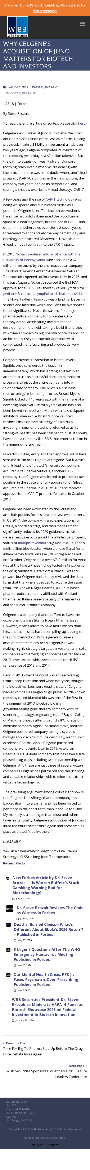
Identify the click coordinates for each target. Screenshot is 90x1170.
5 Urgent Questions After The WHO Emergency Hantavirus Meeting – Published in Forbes (47, 954)
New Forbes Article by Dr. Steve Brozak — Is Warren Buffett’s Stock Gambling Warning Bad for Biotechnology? (45, 885)
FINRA (38, 1138)
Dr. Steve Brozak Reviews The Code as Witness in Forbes (50, 910)
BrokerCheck (58, 1138)
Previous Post (43, 1048)
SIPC (46, 1138)
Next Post (46, 1071)
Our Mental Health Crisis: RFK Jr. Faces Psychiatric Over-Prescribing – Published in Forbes (47, 979)
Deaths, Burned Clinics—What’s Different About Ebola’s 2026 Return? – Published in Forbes (48, 929)
